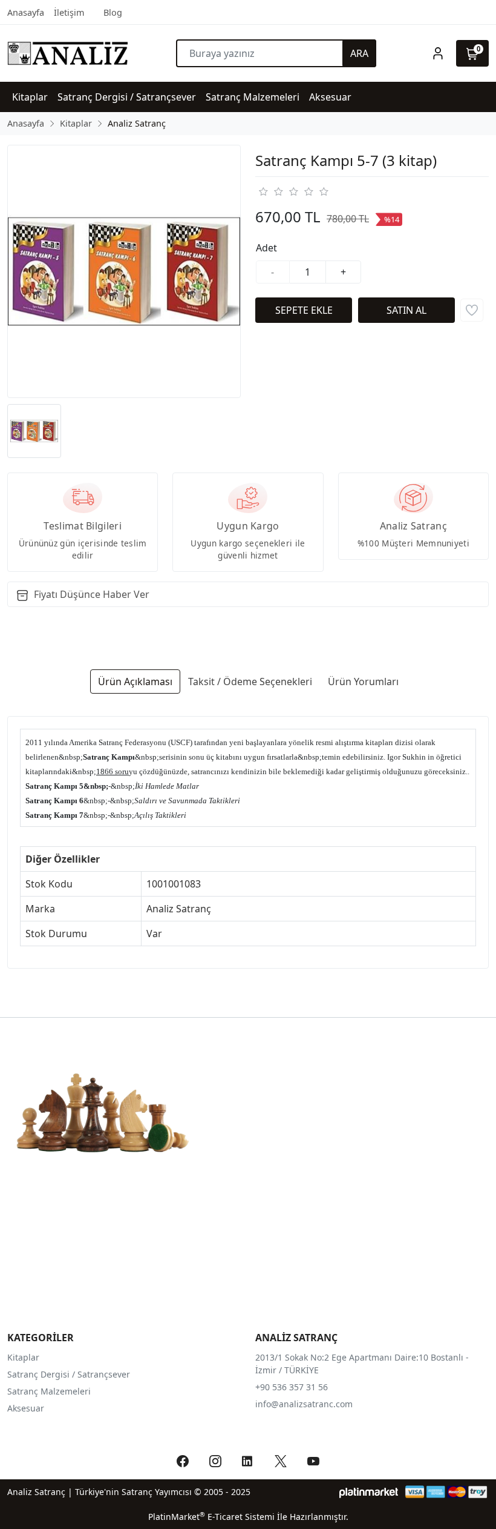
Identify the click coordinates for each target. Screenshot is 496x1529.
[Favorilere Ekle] (472, 310)
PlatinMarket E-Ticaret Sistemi (211, 1516)
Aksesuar (25, 1408)
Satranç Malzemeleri (49, 1391)
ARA (359, 53)
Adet (266, 247)
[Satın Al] (406, 310)
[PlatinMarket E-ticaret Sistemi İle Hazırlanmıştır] (368, 1491)
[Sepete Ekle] (303, 310)
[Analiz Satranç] (67, 53)
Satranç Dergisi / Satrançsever (68, 1374)
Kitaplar (23, 1357)
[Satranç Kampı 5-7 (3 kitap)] (124, 271)
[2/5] (270, 191)
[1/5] (262, 191)
